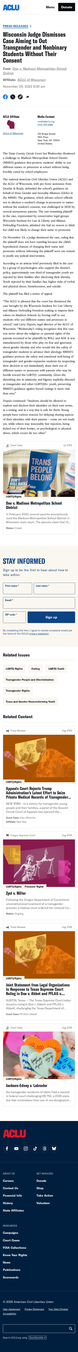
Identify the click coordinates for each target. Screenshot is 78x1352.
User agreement (11, 1309)
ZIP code (10, 614)
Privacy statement (34, 1309)
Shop (40, 1188)
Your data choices (58, 1309)
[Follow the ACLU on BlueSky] (54, 1148)
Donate (66, 7)
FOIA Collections (14, 1247)
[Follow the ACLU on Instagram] (26, 1148)
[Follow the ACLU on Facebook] (7, 1148)
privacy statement (39, 633)
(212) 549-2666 (45, 124)
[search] (70, 1328)
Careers (8, 1180)
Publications (11, 1269)
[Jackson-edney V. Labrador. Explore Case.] (39, 1064)
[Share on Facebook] (5, 98)
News (6, 1262)
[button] (20, 97)
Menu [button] (50, 7)
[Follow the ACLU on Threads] (45, 1148)
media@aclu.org (46, 121)
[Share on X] (12, 98)
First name (11, 585)
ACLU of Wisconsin (31, 80)
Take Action (44, 1195)
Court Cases (11, 1240)
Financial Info (12, 1195)
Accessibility (9, 1313)
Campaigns (10, 1232)
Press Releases (15, 26)
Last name (42, 585)
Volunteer (43, 1203)
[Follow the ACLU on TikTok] (35, 1148)
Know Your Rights (15, 1255)
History (8, 1203)
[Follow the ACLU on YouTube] (16, 1148)
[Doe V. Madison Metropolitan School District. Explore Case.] (39, 487)
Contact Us (10, 1188)
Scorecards (11, 1277)
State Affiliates (13, 1210)
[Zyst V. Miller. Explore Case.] (39, 875)
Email (8, 600)
